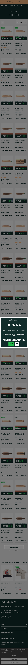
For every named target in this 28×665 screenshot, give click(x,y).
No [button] (17, 344)
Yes (11, 344)
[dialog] (14, 332)
